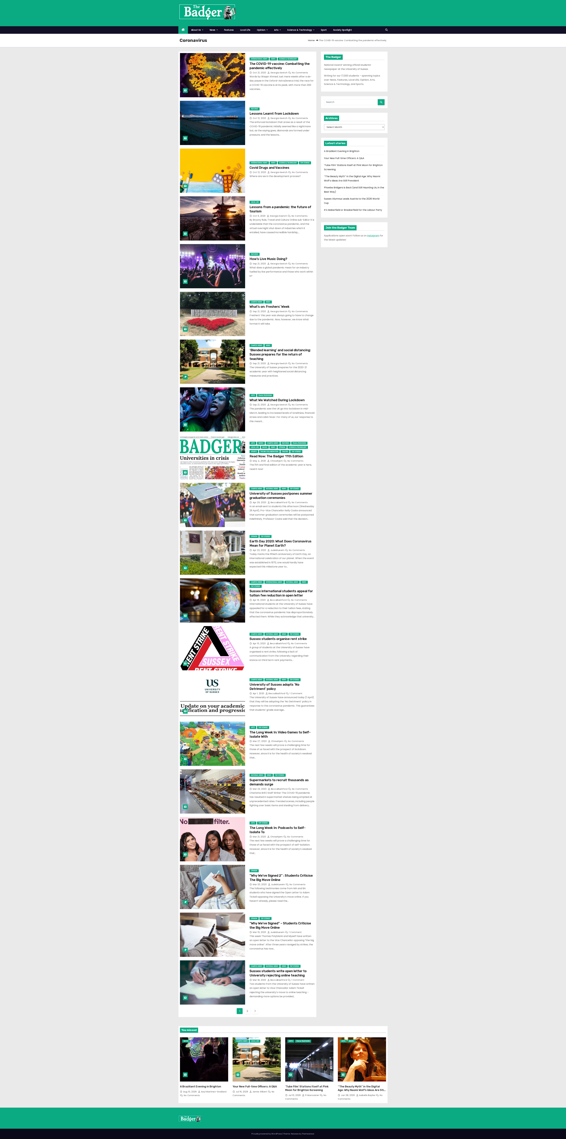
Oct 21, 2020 (260, 72)
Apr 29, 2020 (260, 502)
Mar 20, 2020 (260, 884)
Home (311, 40)
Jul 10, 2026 (294, 1095)
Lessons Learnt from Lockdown (274, 114)
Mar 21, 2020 (260, 836)
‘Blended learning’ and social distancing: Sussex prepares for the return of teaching (280, 354)
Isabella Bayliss (367, 1095)
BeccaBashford (279, 502)
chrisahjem (277, 460)
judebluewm (277, 550)
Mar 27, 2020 (260, 741)
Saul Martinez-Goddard (213, 1091)
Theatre (285, 451)
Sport (324, 29)
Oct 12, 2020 (260, 118)
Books (261, 443)
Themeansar (308, 1133)
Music (264, 447)
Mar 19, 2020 (260, 932)
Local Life (245, 29)
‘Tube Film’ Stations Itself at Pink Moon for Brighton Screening (307, 1088)
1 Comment (296, 693)
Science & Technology (300, 29)
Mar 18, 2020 (260, 979)
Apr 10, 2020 (259, 643)
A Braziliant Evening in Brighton (341, 151)
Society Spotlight (342, 29)
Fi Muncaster (312, 1095)
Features (229, 29)
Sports (254, 451)
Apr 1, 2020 (259, 693)
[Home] (183, 30)
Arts (276, 29)
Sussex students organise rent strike (278, 639)
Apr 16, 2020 (259, 600)
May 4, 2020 (260, 460)
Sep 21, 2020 (260, 263)
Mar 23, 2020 (260, 788)
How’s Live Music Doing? (268, 259)
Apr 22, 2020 (260, 550)
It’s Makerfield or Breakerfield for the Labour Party (353, 210)
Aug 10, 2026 (190, 1091)
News (213, 29)
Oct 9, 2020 (259, 215)
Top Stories (305, 163)
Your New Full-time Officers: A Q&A (344, 158)
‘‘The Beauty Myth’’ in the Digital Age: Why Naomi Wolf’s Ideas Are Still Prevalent (361, 1090)
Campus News (256, 302)
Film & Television (265, 395)
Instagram (373, 235)
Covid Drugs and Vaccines (269, 168)
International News (259, 59)
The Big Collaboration (269, 451)
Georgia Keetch (279, 72)
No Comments (300, 72)
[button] (386, 30)
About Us (196, 29)
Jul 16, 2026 (242, 1091)
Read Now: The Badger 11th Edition (276, 456)
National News (272, 489)
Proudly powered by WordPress (266, 1133)
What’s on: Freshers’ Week (269, 307)
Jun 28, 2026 (348, 1095)
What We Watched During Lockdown (277, 400)
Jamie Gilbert (260, 1091)
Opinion (261, 29)
